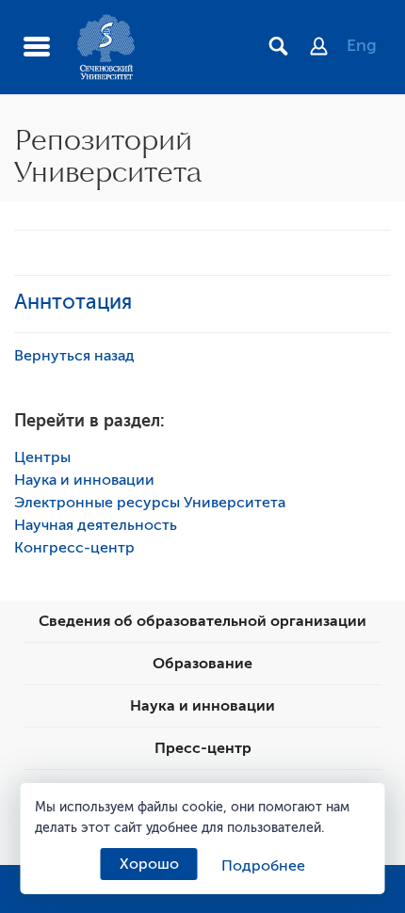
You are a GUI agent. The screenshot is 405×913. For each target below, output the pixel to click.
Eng (362, 45)
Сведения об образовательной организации (202, 621)
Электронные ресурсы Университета (149, 502)
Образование (202, 663)
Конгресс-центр (74, 547)
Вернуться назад (74, 355)
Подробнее (263, 865)
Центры (42, 457)
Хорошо (149, 864)
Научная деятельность (95, 525)
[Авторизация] (328, 48)
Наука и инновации (84, 480)
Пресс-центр (202, 748)
